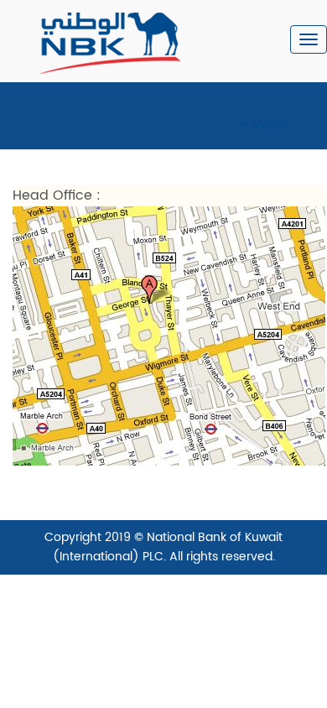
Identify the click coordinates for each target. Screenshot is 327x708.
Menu (268, 124)
